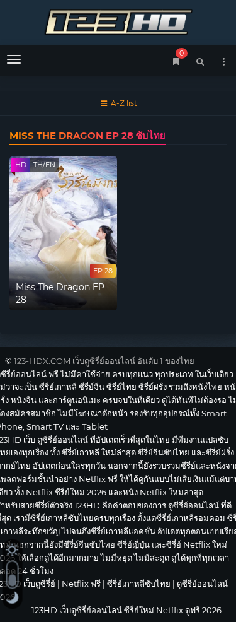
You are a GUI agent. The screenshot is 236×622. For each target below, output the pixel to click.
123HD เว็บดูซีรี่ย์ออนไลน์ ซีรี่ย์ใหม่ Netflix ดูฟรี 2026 (118, 20)
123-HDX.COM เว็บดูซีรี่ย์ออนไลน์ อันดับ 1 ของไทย (104, 361)
